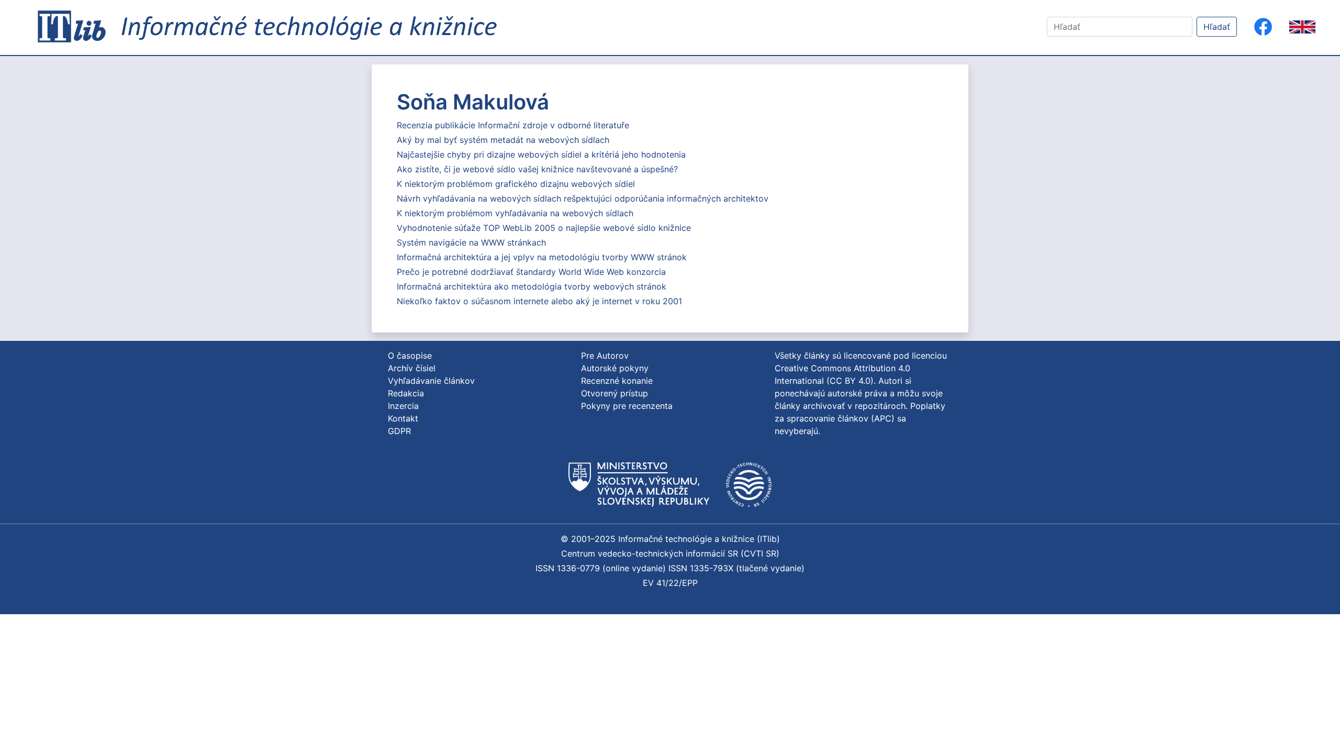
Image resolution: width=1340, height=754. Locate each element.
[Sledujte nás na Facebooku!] (1263, 27)
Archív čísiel (412, 368)
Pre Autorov (605, 355)
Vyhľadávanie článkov (431, 380)
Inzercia (403, 406)
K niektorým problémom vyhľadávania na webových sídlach (515, 213)
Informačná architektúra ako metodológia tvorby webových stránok (531, 286)
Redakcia (406, 393)
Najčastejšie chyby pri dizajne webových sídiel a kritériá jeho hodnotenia (541, 154)
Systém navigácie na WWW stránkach (471, 242)
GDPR (399, 431)
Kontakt (403, 418)
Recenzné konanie (617, 380)
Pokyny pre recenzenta (627, 406)
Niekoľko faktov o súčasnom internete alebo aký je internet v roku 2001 (539, 301)
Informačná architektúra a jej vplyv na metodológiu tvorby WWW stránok (542, 257)
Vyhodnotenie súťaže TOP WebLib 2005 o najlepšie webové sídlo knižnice (544, 228)
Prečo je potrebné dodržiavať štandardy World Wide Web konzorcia (531, 272)
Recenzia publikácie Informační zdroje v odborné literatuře (513, 125)
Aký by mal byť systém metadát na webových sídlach (503, 140)
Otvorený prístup (614, 393)
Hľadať (1216, 26)
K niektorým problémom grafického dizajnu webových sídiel (516, 184)
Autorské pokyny (615, 368)
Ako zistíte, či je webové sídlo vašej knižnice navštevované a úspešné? (537, 169)
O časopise (410, 355)
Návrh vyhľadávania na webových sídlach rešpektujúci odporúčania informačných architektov (582, 198)
